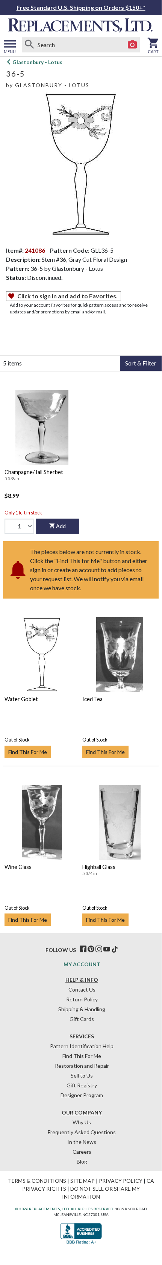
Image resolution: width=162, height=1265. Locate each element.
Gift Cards (82, 1019)
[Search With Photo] (132, 44)
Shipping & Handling (81, 1009)
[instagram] (98, 949)
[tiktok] (114, 949)
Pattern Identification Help (82, 1046)
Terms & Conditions (37, 1180)
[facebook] (83, 949)
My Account (82, 964)
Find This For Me (27, 752)
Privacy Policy (120, 1180)
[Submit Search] (29, 44)
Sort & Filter (140, 363)
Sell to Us (82, 1075)
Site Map (82, 1180)
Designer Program (82, 1095)
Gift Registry (82, 1085)
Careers (82, 1151)
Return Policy (82, 999)
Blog (82, 1161)
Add (61, 526)
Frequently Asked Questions (82, 1132)
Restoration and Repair (82, 1065)
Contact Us (81, 989)
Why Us (82, 1122)
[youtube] (106, 949)
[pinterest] (91, 949)
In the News (81, 1142)
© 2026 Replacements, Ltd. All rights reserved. (64, 1209)
